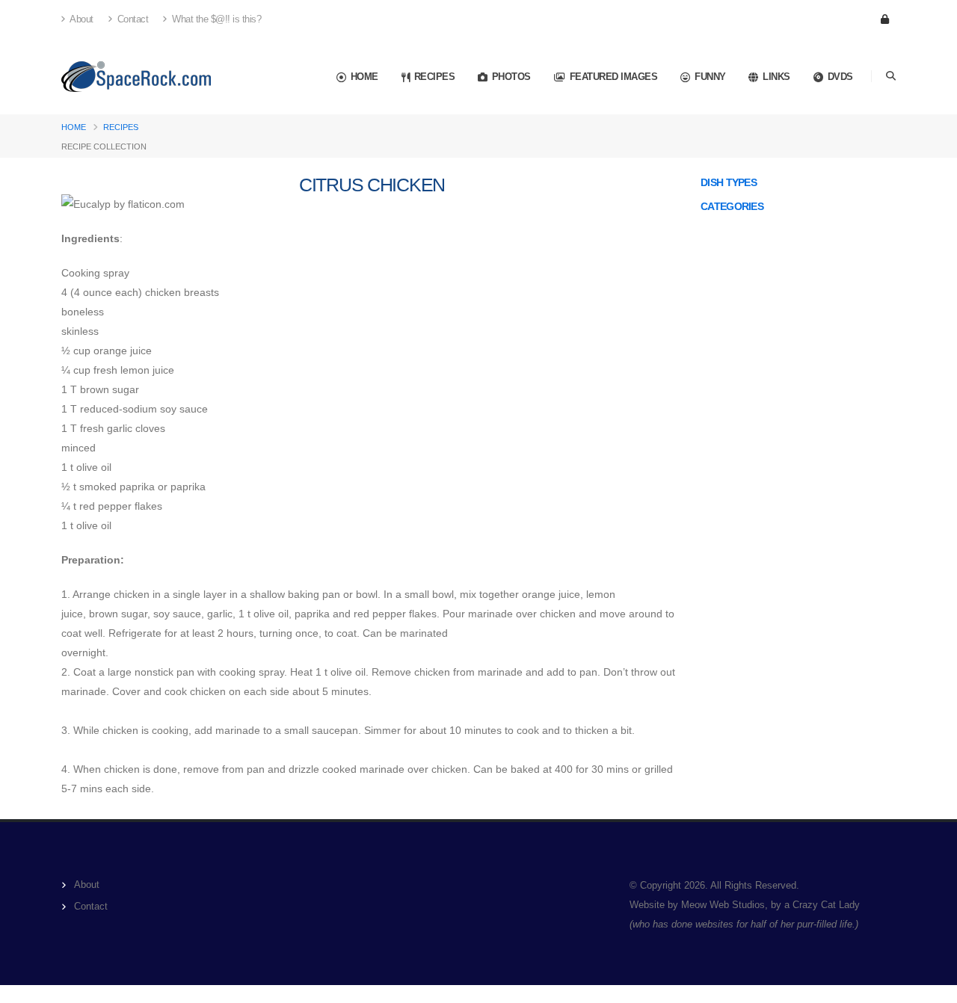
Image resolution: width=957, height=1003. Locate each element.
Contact (131, 19)
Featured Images (614, 76)
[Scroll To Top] (931, 986)
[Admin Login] (884, 19)
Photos (511, 76)
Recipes (434, 76)
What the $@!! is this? (216, 19)
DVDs (840, 76)
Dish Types (729, 182)
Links (776, 76)
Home (364, 76)
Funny (710, 76)
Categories (732, 206)
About (80, 19)
